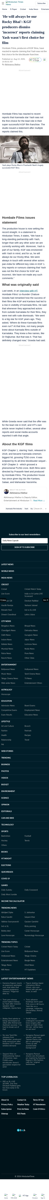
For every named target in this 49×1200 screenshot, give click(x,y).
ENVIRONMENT (8, 791)
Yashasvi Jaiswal (31, 605)
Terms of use (38, 1100)
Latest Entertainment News (17, 979)
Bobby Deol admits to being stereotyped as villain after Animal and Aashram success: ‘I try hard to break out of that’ (12, 1024)
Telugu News (6, 965)
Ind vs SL (5, 926)
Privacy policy (7, 1105)
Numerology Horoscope (34, 935)
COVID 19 (5, 879)
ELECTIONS (6, 865)
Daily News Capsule (10, 541)
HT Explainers (30, 970)
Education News (31, 715)
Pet (2, 744)
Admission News (8, 706)
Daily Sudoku (6, 890)
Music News (6, 674)
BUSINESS (5, 765)
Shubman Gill (6, 601)
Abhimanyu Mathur (12, 64)
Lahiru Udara (30, 615)
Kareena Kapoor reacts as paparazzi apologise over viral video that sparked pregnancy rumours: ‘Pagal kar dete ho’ (12, 988)
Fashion (4, 731)
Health (4, 735)
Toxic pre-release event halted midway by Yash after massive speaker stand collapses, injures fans (12, 1004)
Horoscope (5, 694)
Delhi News (6, 635)
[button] (3, 3)
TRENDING (6, 758)
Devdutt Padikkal (31, 601)
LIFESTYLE (5, 722)
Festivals (28, 731)
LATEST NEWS (7, 565)
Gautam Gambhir (31, 922)
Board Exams (30, 706)
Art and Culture (7, 726)
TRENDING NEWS (9, 908)
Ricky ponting (30, 926)
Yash (26, 509)
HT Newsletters (39, 1105)
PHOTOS (5, 771)
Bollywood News (8, 669)
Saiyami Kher (30, 917)
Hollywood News (31, 669)
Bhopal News (30, 626)
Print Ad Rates (23, 1109)
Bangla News (30, 961)
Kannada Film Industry (14, 509)
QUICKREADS (7, 872)
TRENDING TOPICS (9, 942)
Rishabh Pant (6, 610)
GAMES (4, 885)
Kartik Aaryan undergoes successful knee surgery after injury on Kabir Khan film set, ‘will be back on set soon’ (35, 1024)
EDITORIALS (6, 811)
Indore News (6, 640)
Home (4, 9)
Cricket (23, 9)
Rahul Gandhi (6, 917)
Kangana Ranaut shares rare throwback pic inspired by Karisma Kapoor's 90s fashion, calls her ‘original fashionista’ (35, 1059)
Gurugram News (31, 635)
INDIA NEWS (6, 578)
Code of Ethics (39, 1109)
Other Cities (29, 658)
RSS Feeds (21, 1114)
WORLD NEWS (7, 571)
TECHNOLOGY (7, 825)
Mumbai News (7, 649)
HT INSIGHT (6, 859)
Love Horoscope (7, 935)
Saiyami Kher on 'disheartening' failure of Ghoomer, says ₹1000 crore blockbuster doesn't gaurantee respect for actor (12, 1060)
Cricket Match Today (33, 589)
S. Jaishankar (30, 913)
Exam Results (6, 715)
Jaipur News (29, 640)
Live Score (5, 594)
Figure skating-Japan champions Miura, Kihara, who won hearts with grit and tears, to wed (34, 987)
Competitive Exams (9, 710)
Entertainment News (9, 961)
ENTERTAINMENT (8, 665)
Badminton (5, 836)
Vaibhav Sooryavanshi (10, 922)
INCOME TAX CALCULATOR (12, 901)
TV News (28, 678)
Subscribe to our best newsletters (24, 534)
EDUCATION (6, 701)
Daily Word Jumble (9, 895)
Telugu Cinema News (9, 678)
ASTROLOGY (6, 690)
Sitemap (4, 1114)
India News (33, 9)
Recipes (28, 735)
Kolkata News (6, 644)
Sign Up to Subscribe (25, 547)
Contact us (21, 1100)
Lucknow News (31, 644)
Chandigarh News (8, 630)
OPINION (5, 805)
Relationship (6, 740)
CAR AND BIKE (7, 818)
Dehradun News (31, 630)
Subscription (6, 1109)
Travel (27, 740)
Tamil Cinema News (32, 674)
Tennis (27, 841)
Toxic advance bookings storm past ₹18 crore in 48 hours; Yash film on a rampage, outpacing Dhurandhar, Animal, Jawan (35, 1006)
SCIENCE (5, 798)
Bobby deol (5, 931)
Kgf (32, 509)
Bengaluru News (8, 626)
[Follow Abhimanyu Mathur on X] (23, 64)
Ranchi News (6, 658)
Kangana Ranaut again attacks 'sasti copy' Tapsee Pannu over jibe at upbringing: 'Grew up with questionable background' (35, 1041)
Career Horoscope (32, 931)
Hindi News (29, 965)
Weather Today (23, 1105)
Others (4, 845)
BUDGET (5, 785)
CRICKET (5, 585)
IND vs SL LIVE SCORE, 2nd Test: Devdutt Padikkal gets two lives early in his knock (12, 1085)
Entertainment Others (33, 683)
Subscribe (41, 3)
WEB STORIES (7, 751)
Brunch (27, 726)
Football (28, 836)
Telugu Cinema (30, 956)
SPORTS (4, 831)
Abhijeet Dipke (7, 913)
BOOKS (4, 852)
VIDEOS (4, 778)
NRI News (5, 970)
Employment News (32, 710)
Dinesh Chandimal (8, 615)
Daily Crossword (31, 890)
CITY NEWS (6, 621)
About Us (5, 1100)
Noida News (29, 649)
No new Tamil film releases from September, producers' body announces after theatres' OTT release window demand (12, 1040)
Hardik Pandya (7, 605)
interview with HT (28, 291)
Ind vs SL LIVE (30, 610)
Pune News (29, 653)
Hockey (4, 841)
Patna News (6, 653)
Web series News (8, 683)
